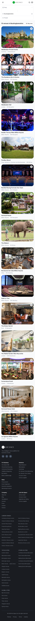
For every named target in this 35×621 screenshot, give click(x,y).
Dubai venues (5, 598)
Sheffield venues (5, 585)
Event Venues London (7, 534)
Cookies (26, 616)
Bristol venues (5, 563)
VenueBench (5, 499)
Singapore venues (6, 603)
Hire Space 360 (5, 464)
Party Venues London (23, 523)
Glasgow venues (5, 566)
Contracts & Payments (7, 469)
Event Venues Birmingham (24, 563)
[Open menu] (3, 2)
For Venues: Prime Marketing (26, 471)
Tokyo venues (5, 601)
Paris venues (4, 595)
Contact (4, 505)
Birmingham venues (6, 558)
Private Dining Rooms (6, 526)
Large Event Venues (22, 540)
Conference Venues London (8, 518)
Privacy (15, 616)
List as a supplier (23, 477)
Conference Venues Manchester (26, 552)
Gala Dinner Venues (6, 537)
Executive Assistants (7, 486)
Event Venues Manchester (24, 555)
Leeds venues (12, 563)
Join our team (22, 494)
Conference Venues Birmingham (26, 561)
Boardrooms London (22, 532)
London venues (5, 552)
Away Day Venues (6, 529)
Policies (3, 507)
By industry (4, 473)
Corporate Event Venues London (25, 534)
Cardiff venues (5, 574)
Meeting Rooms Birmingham (25, 566)
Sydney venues (5, 606)
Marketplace (22, 467)
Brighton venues (5, 572)
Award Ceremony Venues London (25, 537)
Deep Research (22, 464)
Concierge (21, 469)
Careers (4, 501)
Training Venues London (7, 532)
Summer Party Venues (7, 523)
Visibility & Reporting (7, 471)
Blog (3, 497)
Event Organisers (6, 484)
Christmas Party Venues (23, 521)
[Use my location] (32, 14)
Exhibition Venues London (8, 540)
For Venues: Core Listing (24, 473)
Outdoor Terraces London (7, 545)
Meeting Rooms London (23, 529)
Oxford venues (5, 582)
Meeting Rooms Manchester (25, 558)
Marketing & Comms (7, 488)
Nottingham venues (6, 580)
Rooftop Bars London (23, 526)
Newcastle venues (6, 577)
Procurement (5, 482)
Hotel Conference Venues (24, 518)
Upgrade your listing (24, 499)
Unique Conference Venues (8, 521)
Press (3, 503)
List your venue (22, 475)
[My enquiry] (32, 2)
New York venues (5, 592)
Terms (20, 616)
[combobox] (17, 14)
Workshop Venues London (24, 542)
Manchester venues (6, 555)
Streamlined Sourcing (7, 467)
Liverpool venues (5, 569)
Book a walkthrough (6, 475)
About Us (4, 494)
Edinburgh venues (6, 561)
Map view (30, 23)
